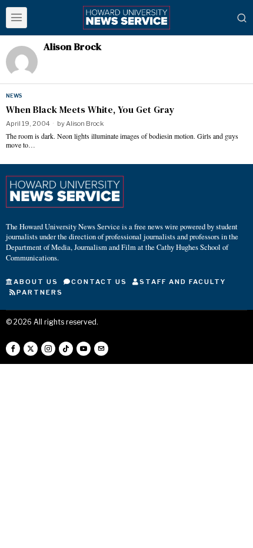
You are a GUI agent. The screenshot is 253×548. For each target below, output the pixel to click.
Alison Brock (85, 123)
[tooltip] (13, 349)
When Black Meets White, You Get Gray (90, 109)
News (14, 95)
